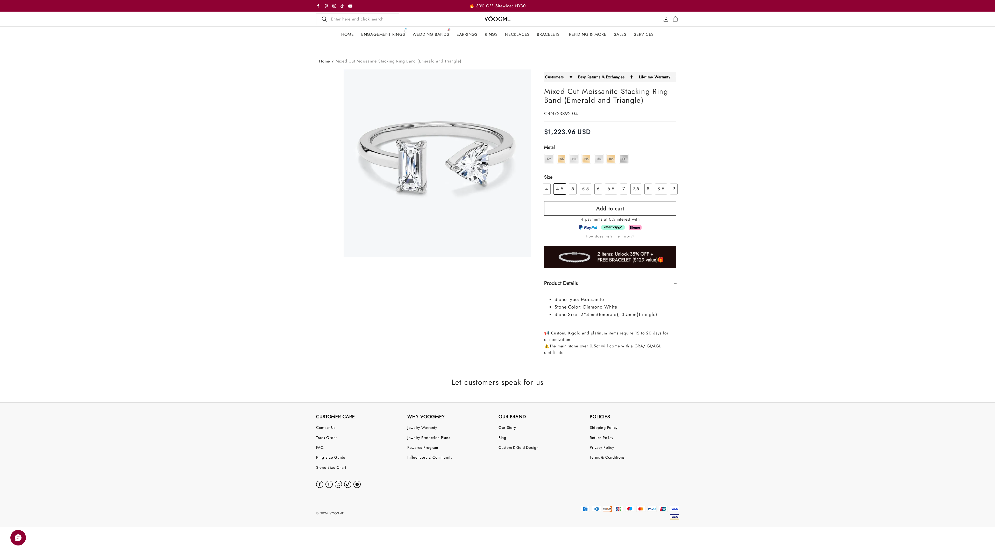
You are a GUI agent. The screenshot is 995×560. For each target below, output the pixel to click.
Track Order (326, 437)
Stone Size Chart (331, 467)
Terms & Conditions (607, 457)
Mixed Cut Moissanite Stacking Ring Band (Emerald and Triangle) (398, 61)
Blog (502, 437)
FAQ (320, 447)
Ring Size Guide (330, 457)
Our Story (507, 427)
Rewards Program (422, 447)
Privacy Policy (602, 447)
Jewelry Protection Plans (428, 437)
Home (324, 61)
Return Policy (601, 437)
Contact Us (325, 427)
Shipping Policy (603, 427)
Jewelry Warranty (422, 427)
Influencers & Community (429, 457)
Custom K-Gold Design (519, 447)
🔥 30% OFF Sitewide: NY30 (497, 6)
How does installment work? (610, 236)
